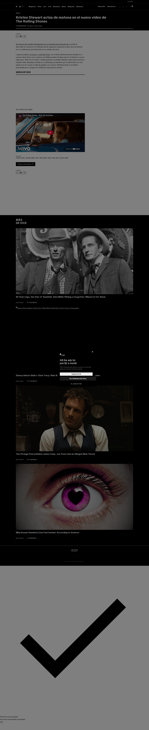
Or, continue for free (76, 383)
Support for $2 (76, 374)
